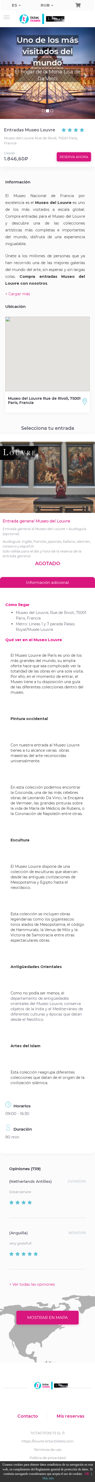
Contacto (27, 1416)
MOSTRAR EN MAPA (47, 1317)
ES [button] (15, 5)
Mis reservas (70, 1416)
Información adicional (47, 582)
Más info (48, 1478)
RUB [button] (46, 5)
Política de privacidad (48, 1458)
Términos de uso (47, 1449)
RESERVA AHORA (74, 157)
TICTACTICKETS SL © (47, 1433)
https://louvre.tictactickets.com (48, 1441)
